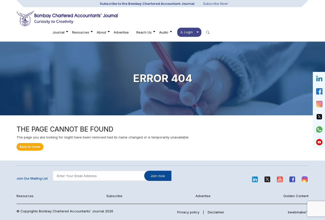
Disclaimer (216, 212)
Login (188, 32)
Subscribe (114, 196)
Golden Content (295, 196)
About (101, 32)
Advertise (121, 32)
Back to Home (30, 147)
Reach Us (144, 32)
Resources (80, 32)
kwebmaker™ (298, 212)
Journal (58, 32)
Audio (163, 32)
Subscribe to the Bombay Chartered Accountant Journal (147, 4)
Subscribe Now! (215, 4)
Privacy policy (188, 212)
